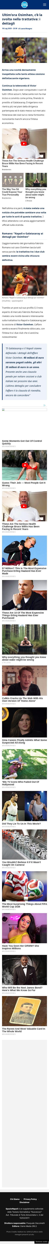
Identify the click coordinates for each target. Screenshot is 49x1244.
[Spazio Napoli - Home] (24, 4)
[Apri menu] (44, 4)
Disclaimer (25, 1202)
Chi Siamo (15, 1199)
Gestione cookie (42, 1242)
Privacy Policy (30, 1199)
